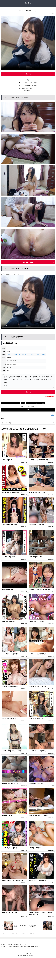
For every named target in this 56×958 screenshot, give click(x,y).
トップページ (28, 953)
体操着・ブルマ (17, 354)
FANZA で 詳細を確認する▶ (28, 74)
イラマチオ (24, 354)
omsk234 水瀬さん (27, 90)
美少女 (38, 354)
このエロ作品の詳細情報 (26, 88)
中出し (34, 354)
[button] (53, 423)
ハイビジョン (10, 354)
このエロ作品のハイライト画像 (28, 83)
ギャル (30, 354)
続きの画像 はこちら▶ (28, 262)
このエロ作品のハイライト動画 (28, 85)
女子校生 (43, 354)
